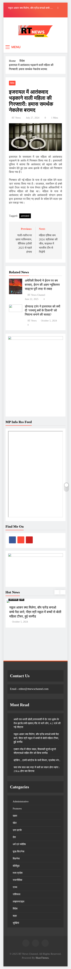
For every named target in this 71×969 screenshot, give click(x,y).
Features (17, 808)
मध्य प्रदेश (18, 873)
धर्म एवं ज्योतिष (19, 844)
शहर (15, 915)
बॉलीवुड (16, 865)
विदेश (12, 83)
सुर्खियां (16, 923)
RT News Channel (36, 295)
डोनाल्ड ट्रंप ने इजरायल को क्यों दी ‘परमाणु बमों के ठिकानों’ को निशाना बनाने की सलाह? (42, 310)
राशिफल (16, 894)
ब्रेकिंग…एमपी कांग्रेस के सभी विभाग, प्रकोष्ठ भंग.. (37, 760)
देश (22, 599)
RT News (16, 117)
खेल (15, 822)
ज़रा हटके (13, 599)
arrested (25, 215)
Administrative (21, 801)
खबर (15, 815)
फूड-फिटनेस (18, 851)
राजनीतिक (17, 880)
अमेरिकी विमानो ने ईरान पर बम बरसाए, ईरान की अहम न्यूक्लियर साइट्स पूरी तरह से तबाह (42, 285)
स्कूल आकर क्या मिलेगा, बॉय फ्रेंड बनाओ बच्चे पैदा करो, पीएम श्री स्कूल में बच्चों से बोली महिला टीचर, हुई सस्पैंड (30, 8)
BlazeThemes (42, 957)
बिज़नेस (16, 858)
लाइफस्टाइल (18, 901)
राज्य (15, 887)
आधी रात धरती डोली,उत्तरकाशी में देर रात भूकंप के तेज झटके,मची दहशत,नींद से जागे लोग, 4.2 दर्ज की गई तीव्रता (37, 723)
